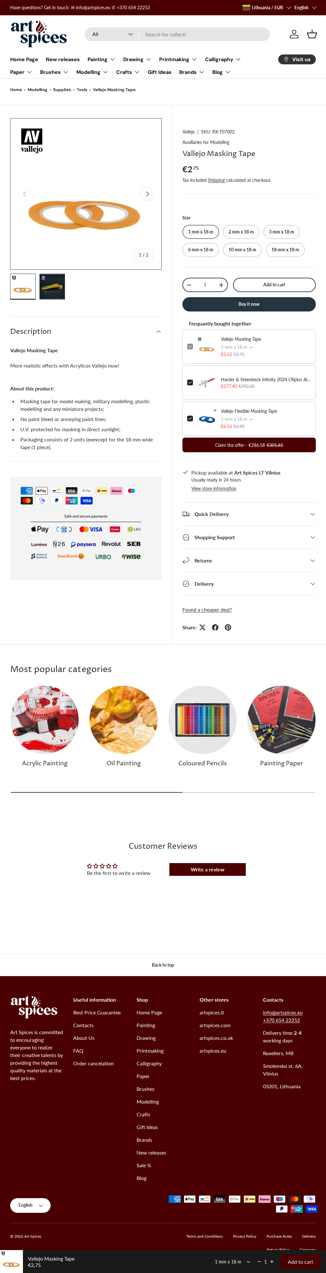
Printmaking (150, 1051)
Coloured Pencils (202, 763)
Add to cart (274, 284)
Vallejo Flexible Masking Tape (249, 411)
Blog (141, 1178)
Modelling (37, 89)
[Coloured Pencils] (202, 720)
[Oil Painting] (123, 720)
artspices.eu (213, 1051)
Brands (144, 1140)
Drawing (146, 1038)
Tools (82, 89)
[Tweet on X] (202, 627)
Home (16, 89)
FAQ (78, 1051)
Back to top (163, 965)
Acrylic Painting (44, 763)
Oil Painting (124, 763)
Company (308, 1249)
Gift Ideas (160, 72)
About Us (84, 1038)
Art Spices (32, 1236)
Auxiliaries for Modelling (205, 142)
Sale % (144, 1165)
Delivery (309, 1236)
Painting (146, 1025)
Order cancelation (93, 1063)
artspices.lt (212, 1012)
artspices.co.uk (216, 1038)
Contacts (83, 1025)
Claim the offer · (249, 445)
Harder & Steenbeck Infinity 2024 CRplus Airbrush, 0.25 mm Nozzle (266, 379)
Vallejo (188, 131)
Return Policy (278, 1249)
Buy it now (248, 304)
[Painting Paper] (281, 720)
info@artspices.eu (283, 1012)
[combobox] (177, 34)
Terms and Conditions (204, 1236)
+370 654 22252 (281, 1020)
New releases (63, 59)
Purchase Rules (279, 1236)
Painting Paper (281, 763)
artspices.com (215, 1025)
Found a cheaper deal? (207, 609)
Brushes (145, 1089)
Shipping (216, 180)
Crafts (143, 1114)
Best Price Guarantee (97, 1012)
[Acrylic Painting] (45, 720)
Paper (143, 1076)
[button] (312, 34)
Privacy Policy (244, 1236)
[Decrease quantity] (259, 1261)
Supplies (62, 89)
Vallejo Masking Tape (241, 339)
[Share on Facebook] (215, 627)
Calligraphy (149, 1063)
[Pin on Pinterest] (228, 627)
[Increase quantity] (272, 1261)
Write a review (207, 869)
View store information (214, 488)
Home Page (24, 59)
